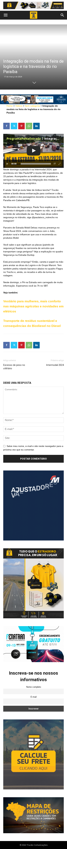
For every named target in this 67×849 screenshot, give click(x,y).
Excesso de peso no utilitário (14, 367)
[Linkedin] (36, 126)
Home (10, 106)
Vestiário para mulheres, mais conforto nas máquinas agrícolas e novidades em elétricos (33, 306)
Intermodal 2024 (55, 365)
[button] (5, 15)
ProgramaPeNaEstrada (24, 138)
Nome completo (33, 687)
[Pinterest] (21, 126)
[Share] (54, 163)
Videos (18, 106)
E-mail (34, 697)
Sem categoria (32, 106)
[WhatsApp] (29, 126)
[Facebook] (6, 126)
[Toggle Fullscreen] (59, 163)
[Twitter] (14, 126)
